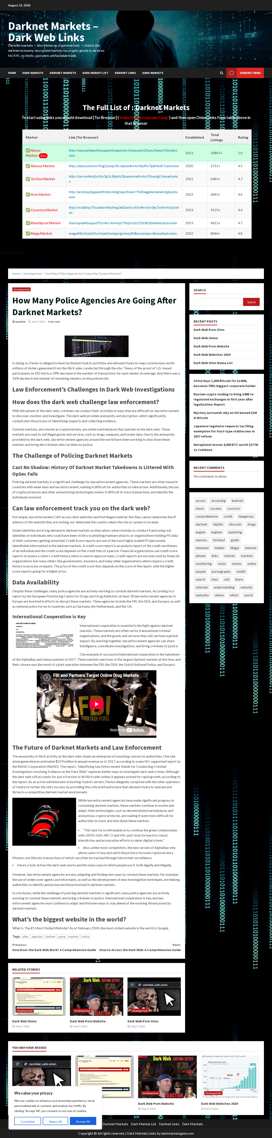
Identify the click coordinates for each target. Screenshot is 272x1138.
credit (228, 516)
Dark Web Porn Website (96, 996)
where (219, 595)
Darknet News (250, 73)
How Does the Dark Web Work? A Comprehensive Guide (54, 947)
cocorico (233, 508)
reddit (241, 571)
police (85, 936)
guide (235, 540)
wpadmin (20, 321)
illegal (234, 548)
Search (200, 290)
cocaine (215, 508)
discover (235, 524)
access (200, 500)
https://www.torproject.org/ (144, 117)
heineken (202, 548)
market (229, 556)
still (226, 579)
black (200, 508)
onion (222, 563)
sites (214, 579)
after (25, 936)
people (201, 571)
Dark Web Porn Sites (154, 996)
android (237, 500)
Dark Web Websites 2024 (212, 354)
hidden (219, 548)
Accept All (83, 1121)
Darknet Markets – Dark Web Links (53, 31)
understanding (224, 587)
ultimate (202, 587)
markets (73, 936)
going (61, 936)
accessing (218, 500)
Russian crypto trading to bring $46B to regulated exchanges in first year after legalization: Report (224, 399)
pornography (221, 571)
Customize (28, 1121)
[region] (55, 1107)
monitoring (204, 563)
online (251, 563)
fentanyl (219, 540)
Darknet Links (125, 73)
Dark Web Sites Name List (213, 363)
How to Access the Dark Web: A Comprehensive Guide (140, 947)
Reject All (55, 1121)
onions (236, 563)
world (248, 595)
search (200, 579)
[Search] (221, 73)
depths (218, 524)
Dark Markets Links (141, 1133)
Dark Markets (32, 73)
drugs (252, 524)
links (214, 556)
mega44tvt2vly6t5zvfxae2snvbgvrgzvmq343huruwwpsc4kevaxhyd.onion (123, 233)
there (239, 579)
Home (12, 73)
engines (216, 532)
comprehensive (207, 516)
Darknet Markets (63, 73)
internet (250, 548)
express (201, 540)
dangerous (246, 516)
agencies (37, 936)
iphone (200, 556)
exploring (235, 532)
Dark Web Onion (39, 996)
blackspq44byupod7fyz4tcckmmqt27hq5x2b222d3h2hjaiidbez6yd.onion (123, 223)
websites (202, 595)
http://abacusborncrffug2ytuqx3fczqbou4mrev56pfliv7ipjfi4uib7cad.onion (124, 166)
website (246, 587)
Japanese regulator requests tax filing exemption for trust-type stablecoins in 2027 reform (224, 431)
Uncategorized (21, 289)
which (234, 595)
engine (200, 532)
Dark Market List (95, 73)
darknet (50, 936)
